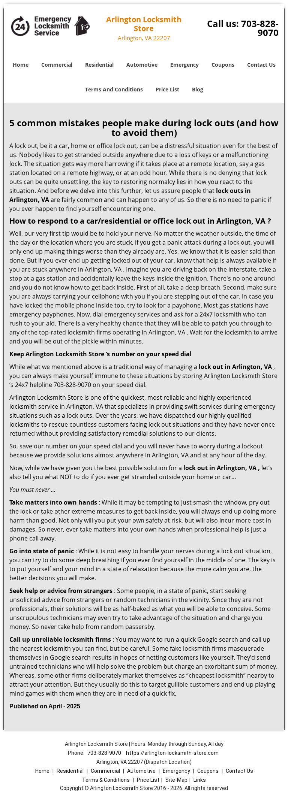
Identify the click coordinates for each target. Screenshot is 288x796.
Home (20, 64)
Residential (99, 64)
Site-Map (176, 780)
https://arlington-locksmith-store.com (172, 753)
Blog (197, 89)
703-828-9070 (260, 28)
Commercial (56, 64)
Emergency (184, 64)
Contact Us (261, 64)
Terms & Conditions (106, 780)
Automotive (142, 64)
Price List (167, 89)
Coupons (223, 64)
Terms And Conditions (114, 89)
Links (200, 780)
